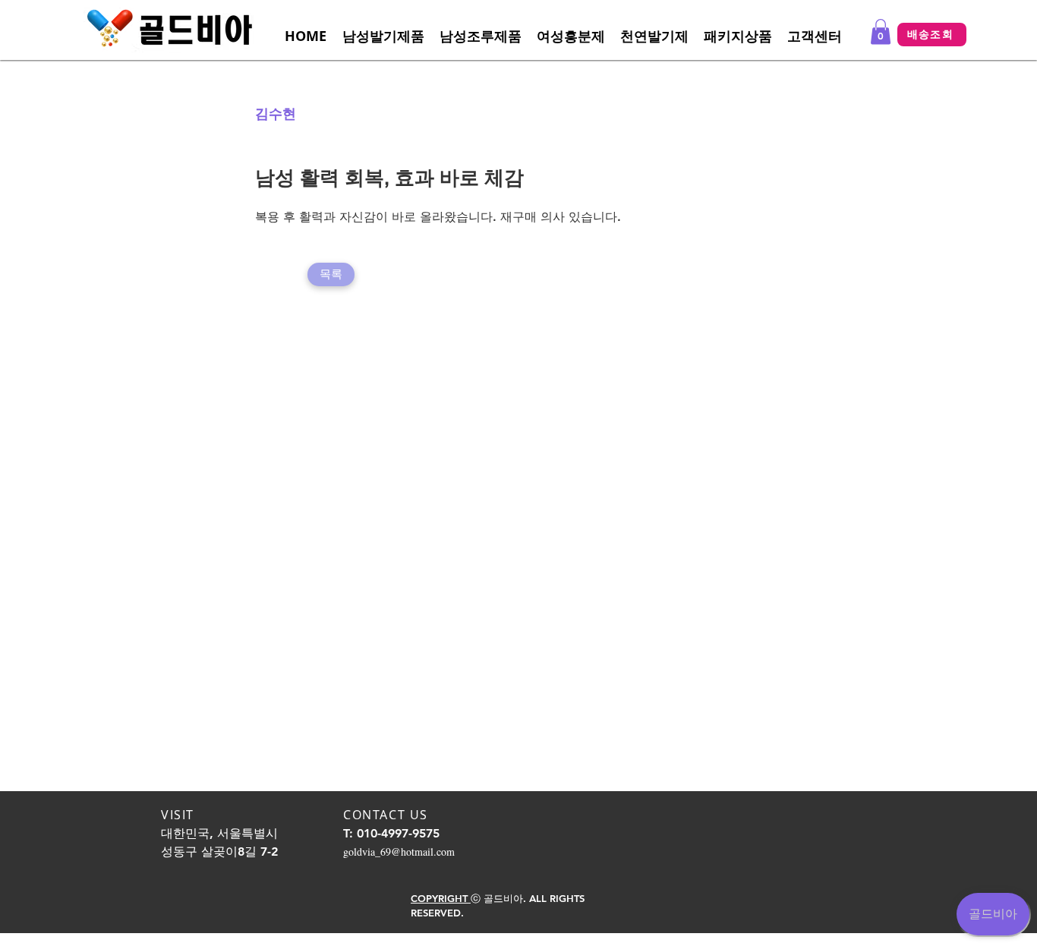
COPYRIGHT (441, 898)
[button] (814, 36)
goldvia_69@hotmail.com (399, 851)
